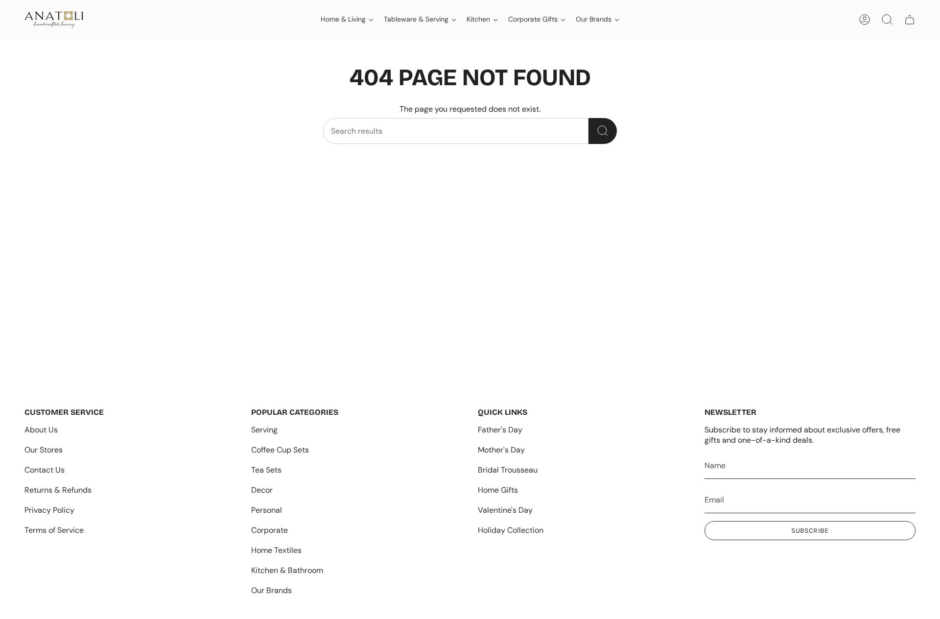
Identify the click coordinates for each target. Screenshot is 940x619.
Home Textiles (276, 550)
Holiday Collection (510, 530)
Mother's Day (501, 450)
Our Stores (43, 450)
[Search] (602, 131)
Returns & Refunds (58, 490)
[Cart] (909, 19)
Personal (266, 510)
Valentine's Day (505, 510)
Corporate (269, 530)
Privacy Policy (49, 510)
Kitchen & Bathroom (287, 570)
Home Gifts (498, 490)
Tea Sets (266, 470)
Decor (262, 490)
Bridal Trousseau (508, 470)
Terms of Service (54, 530)
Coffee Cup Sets (280, 450)
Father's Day (500, 430)
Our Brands (271, 590)
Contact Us (44, 470)
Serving (264, 430)
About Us (41, 430)
